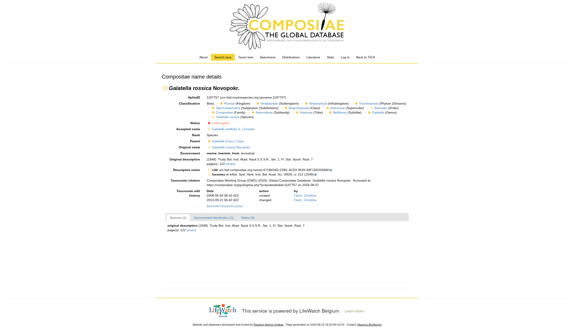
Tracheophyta (368, 103)
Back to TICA (365, 57)
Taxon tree (245, 57)
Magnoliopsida (299, 108)
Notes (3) (247, 217)
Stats (330, 57)
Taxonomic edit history (188, 193)
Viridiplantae (269, 103)
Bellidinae (340, 112)
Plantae (229, 103)
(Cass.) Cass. (228, 141)
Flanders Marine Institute (269, 324)
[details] (230, 164)
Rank (196, 135)
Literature (313, 57)
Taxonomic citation (185, 180)
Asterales (380, 108)
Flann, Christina (305, 195)
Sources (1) (178, 217)
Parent (195, 141)
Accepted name (188, 129)
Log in (345, 57)
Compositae (224, 112)
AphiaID (194, 97)
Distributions (291, 57)
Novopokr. (231, 147)
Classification (189, 103)
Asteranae (337, 108)
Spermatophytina (228, 108)
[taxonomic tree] (217, 206)
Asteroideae (264, 112)
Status (195, 123)
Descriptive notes (186, 170)
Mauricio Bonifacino (369, 324)
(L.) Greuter (233, 129)
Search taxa (222, 57)
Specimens (268, 57)
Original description (185, 159)
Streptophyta (318, 103)
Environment (190, 153)
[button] (165, 88)
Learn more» (355, 311)
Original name (189, 147)
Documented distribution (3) (214, 217)
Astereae (306, 112)
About (203, 57)
